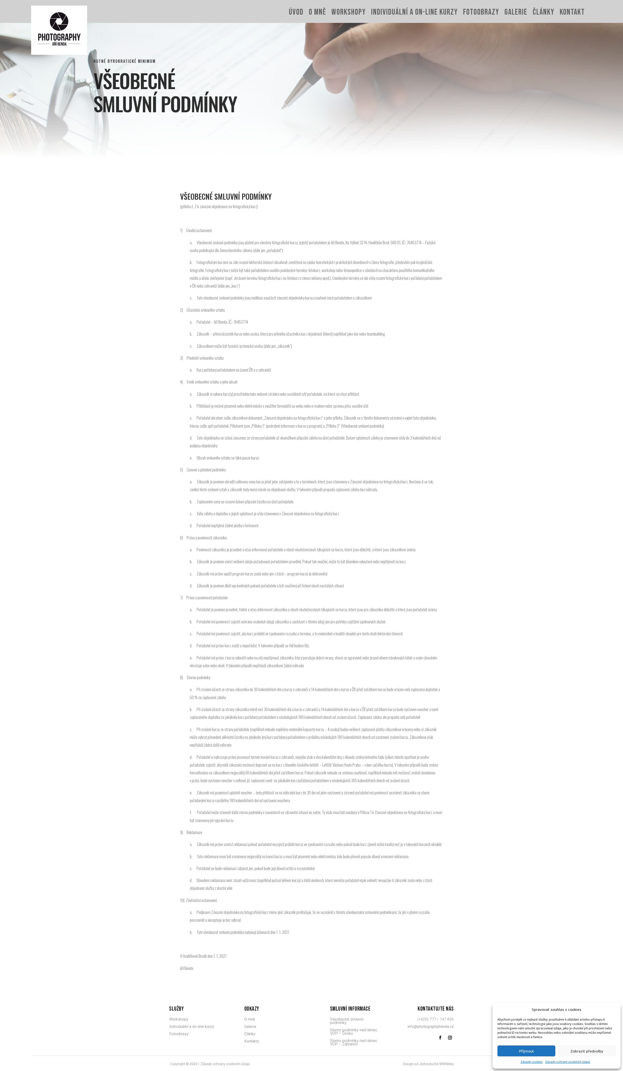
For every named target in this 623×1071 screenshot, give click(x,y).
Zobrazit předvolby (586, 1051)
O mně (317, 12)
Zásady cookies (532, 1062)
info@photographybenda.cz (430, 1026)
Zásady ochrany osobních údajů (567, 1062)
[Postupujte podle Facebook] (440, 1038)
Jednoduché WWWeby (436, 1064)
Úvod (296, 12)
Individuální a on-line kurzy (414, 12)
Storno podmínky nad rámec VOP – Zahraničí (353, 1042)
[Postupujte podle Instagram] (450, 1038)
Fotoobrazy (481, 12)
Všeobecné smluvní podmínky (346, 1021)
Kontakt (572, 12)
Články (543, 12)
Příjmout (526, 1051)
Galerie (515, 12)
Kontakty (251, 1041)
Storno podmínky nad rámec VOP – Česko (353, 1032)
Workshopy (348, 12)
